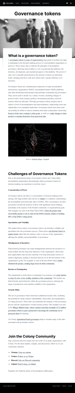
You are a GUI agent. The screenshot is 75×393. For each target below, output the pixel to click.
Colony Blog (6, 386)
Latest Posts (56, 386)
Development (35, 3)
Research (46, 3)
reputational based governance (28, 319)
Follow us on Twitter (25, 356)
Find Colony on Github (27, 364)
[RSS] (71, 3)
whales (42, 198)
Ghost (70, 386)
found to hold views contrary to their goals (24, 113)
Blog (17, 3)
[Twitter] (67, 3)
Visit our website (24, 352)
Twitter (64, 386)
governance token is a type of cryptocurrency (27, 60)
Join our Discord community (29, 360)
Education (25, 3)
